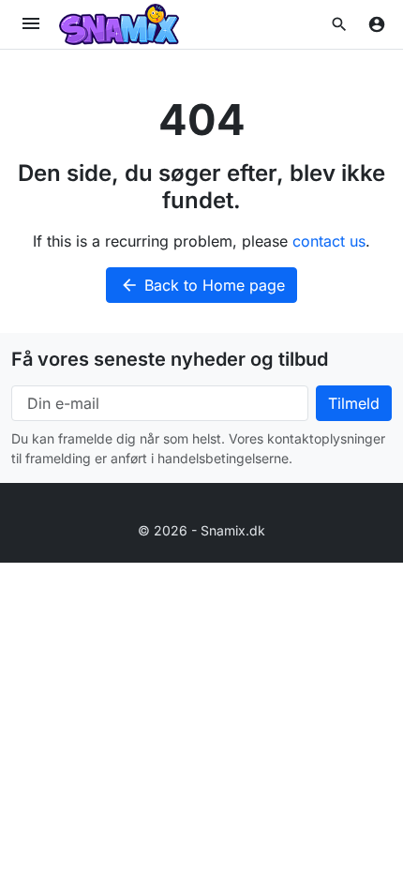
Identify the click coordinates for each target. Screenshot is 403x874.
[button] (339, 24)
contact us (329, 241)
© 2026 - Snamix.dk (201, 530)
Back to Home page (202, 285)
